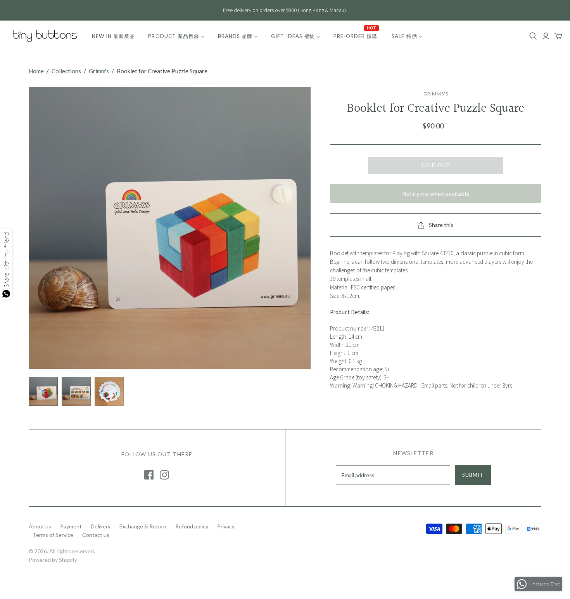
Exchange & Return (142, 526)
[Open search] (533, 36)
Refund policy (191, 526)
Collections (66, 71)
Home (36, 71)
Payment (71, 526)
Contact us (95, 534)
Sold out (435, 165)
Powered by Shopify (53, 559)
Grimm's (99, 71)
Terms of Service (53, 534)
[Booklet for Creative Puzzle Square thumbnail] (43, 391)
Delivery (101, 526)
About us (40, 526)
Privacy (226, 526)
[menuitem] (113, 36)
